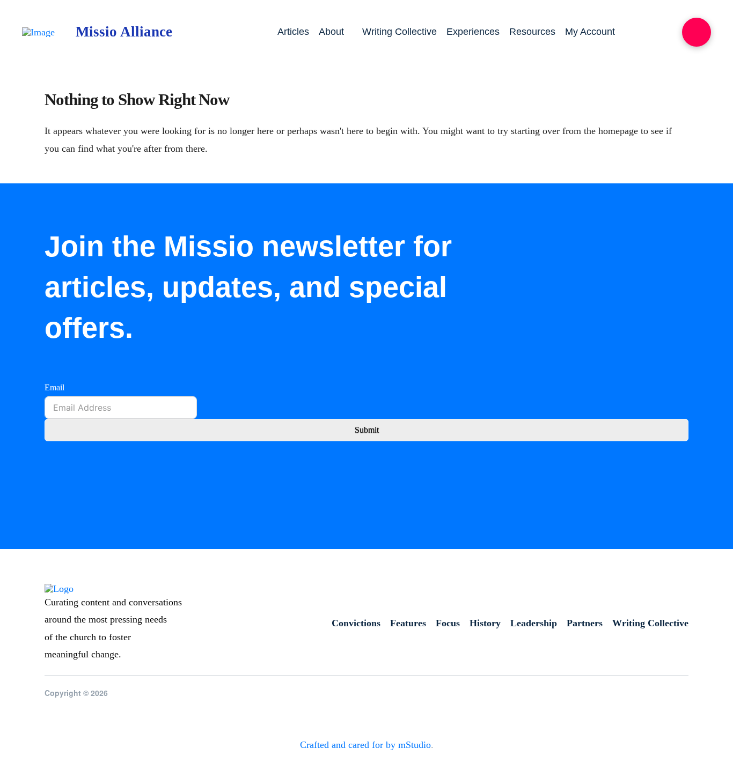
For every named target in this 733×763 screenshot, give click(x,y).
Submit (367, 429)
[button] (696, 32)
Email (54, 387)
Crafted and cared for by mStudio (365, 744)
